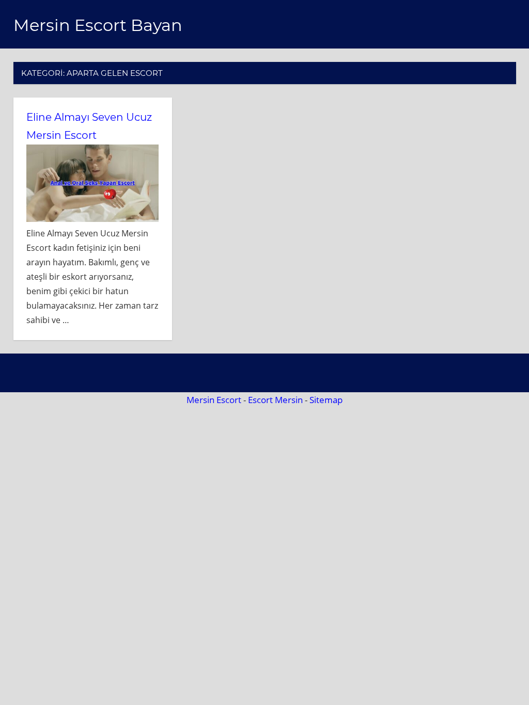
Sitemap (326, 400)
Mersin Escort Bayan (97, 25)
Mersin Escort (213, 400)
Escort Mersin (275, 400)
